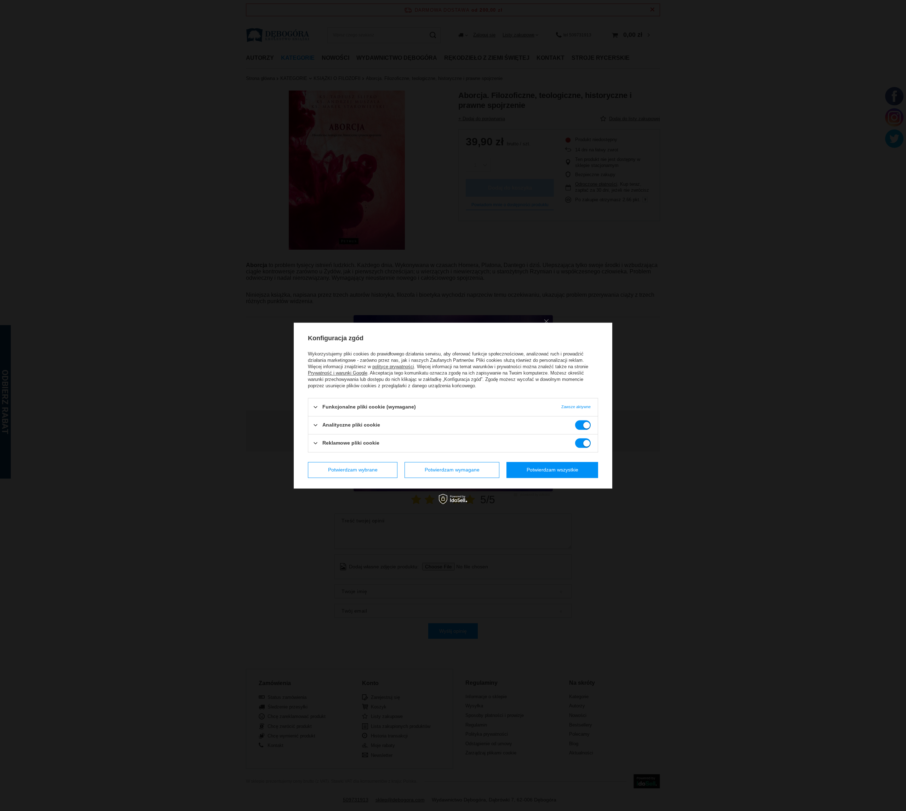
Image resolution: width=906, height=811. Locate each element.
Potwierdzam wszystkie (552, 470)
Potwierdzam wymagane (452, 470)
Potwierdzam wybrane (353, 470)
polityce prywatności (393, 366)
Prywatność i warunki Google (337, 373)
